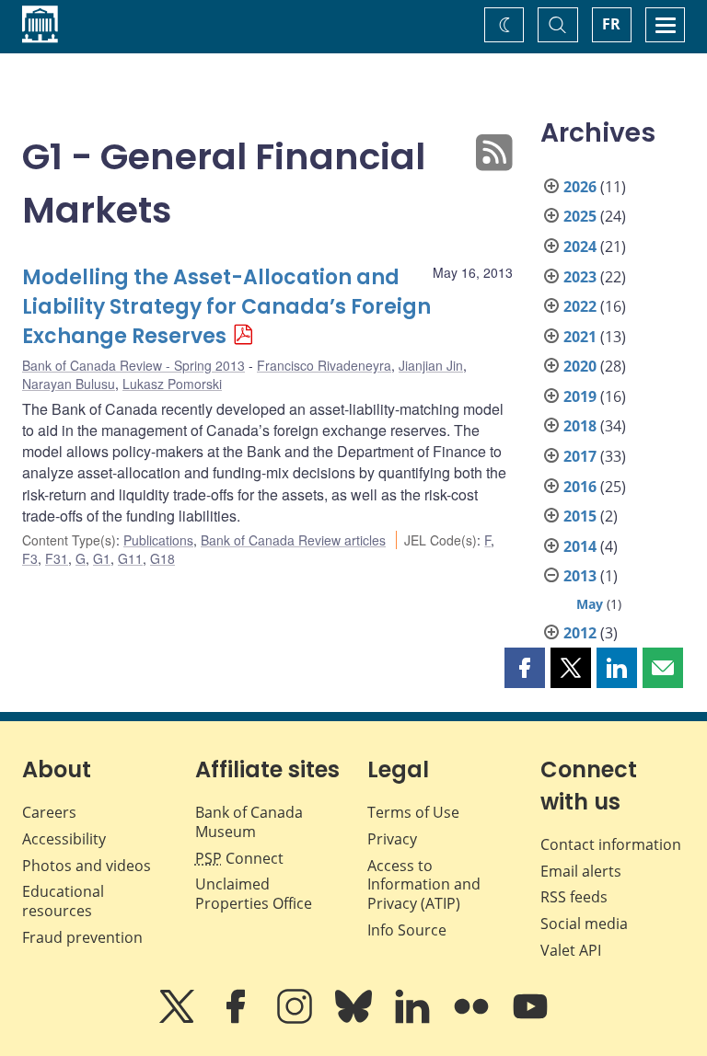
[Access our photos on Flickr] (473, 1019)
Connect (239, 858)
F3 (30, 558)
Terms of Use (413, 812)
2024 (580, 246)
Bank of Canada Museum (249, 822)
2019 (580, 396)
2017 (580, 456)
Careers (49, 812)
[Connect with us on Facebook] (237, 1019)
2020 (580, 366)
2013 (580, 576)
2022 (580, 306)
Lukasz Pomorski (172, 383)
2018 (580, 426)
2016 (580, 486)
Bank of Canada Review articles (293, 540)
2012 (580, 633)
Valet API (570, 950)
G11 (130, 558)
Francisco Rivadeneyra (324, 365)
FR (611, 24)
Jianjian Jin (431, 365)
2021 (580, 337)
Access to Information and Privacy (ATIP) (424, 884)
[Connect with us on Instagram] (296, 1019)
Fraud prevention (82, 937)
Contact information (610, 844)
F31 (56, 558)
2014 (580, 546)
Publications (158, 540)
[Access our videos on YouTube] (530, 1019)
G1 (101, 558)
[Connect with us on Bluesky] (355, 1019)
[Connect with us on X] (178, 1019)
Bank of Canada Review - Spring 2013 (133, 365)
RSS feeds (574, 897)
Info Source (406, 930)
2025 (580, 216)
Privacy (392, 839)
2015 (580, 516)
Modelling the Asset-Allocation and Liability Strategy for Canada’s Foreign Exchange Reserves (226, 306)
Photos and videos (86, 865)
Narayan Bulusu (68, 383)
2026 (580, 187)
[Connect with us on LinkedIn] (414, 1019)
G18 (162, 558)
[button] (524, 668)
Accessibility (64, 839)
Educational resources (63, 901)
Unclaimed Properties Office (253, 893)
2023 (580, 277)
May (589, 604)
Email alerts (580, 871)
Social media (584, 923)
